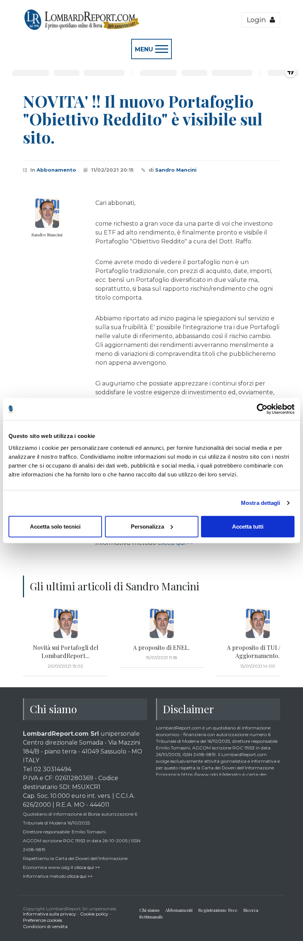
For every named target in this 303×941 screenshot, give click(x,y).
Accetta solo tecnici (55, 526)
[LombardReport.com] (81, 29)
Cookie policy (94, 914)
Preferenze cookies (42, 920)
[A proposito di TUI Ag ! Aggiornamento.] (257, 623)
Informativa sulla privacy (49, 914)
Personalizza (147, 526)
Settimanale (151, 917)
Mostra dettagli (260, 503)
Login (258, 20)
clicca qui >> (87, 867)
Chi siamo (149, 910)
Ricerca (250, 910)
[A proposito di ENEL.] (161, 623)
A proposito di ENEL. (161, 647)
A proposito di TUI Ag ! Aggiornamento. (258, 652)
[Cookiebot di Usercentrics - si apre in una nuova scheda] (262, 409)
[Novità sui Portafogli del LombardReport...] (65, 623)
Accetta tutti (247, 526)
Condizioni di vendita (45, 926)
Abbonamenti (179, 910)
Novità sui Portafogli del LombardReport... (65, 652)
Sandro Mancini (176, 170)
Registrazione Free (218, 910)
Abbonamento (56, 170)
